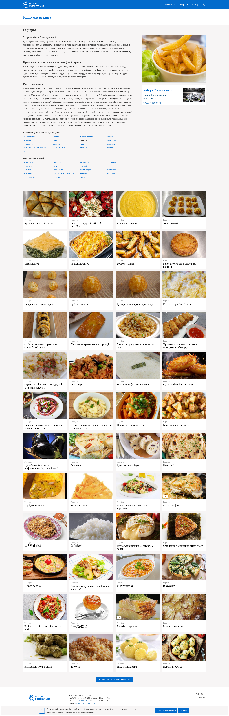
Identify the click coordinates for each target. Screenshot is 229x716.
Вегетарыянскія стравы (36, 147)
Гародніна (111, 140)
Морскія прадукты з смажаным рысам (135, 346)
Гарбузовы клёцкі (34, 505)
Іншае (28, 151)
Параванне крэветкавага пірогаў (90, 344)
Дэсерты (29, 144)
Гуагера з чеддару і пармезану (135, 304)
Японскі (83, 173)
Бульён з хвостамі (173, 626)
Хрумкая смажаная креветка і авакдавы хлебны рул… (180, 346)
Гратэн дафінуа (172, 505)
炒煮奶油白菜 (125, 586)
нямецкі (83, 166)
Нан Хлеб (169, 465)
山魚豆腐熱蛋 (32, 586)
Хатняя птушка (86, 137)
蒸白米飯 (76, 545)
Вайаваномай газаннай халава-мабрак (42, 628)
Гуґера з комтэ (79, 304)
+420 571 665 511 (80, 701)
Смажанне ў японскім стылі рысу (183, 545)
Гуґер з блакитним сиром (39, 304)
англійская (111, 170)
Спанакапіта (31, 263)
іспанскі (110, 166)
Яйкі (82, 144)
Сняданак (111, 144)
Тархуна (75, 666)
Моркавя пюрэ (79, 505)
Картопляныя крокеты (176, 425)
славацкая (57, 162)
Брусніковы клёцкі (128, 465)
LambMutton (59, 147)
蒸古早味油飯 (32, 545)
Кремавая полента (127, 223)
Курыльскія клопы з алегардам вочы (135, 547)
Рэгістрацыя (183, 4)
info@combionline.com (85, 703)
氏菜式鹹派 (170, 586)
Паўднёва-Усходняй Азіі (63, 173)
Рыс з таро (77, 384)
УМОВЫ (202, 698)
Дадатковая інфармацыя (166, 710)
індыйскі (29, 173)
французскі (85, 162)
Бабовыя (110, 147)
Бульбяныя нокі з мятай (38, 666)
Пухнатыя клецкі (127, 666)
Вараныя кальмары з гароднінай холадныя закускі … (43, 426)
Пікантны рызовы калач (131, 425)
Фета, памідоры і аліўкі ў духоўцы (86, 225)
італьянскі (111, 162)
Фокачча (76, 465)
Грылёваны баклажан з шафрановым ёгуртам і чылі (41, 466)
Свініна (56, 137)
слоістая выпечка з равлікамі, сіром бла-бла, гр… (41, 346)
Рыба (55, 140)
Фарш (28, 140)
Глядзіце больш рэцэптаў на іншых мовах (114, 679)
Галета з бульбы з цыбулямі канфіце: (179, 265)
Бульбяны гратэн (127, 626)
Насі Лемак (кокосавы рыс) (133, 384)
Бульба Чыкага (125, 263)
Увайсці (195, 4)
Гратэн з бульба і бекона (177, 304)
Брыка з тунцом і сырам (38, 223)
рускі (55, 166)
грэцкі (28, 170)
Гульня (110, 137)
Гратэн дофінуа (80, 263)
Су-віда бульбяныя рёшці (178, 384)
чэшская (29, 162)
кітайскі (29, 166)
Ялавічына (30, 137)
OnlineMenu (169, 4)
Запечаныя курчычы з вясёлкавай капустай (90, 587)
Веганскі (83, 147)
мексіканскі (58, 170)
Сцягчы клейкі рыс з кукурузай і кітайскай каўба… (43, 386)
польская (57, 177)
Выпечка (56, 144)
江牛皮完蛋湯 (79, 626)
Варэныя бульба (172, 666)
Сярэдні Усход (32, 177)
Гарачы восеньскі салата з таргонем (132, 507)
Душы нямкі (170, 223)
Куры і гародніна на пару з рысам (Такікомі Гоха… (91, 426)
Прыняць (183, 710)
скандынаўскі (86, 170)
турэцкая (111, 173)
